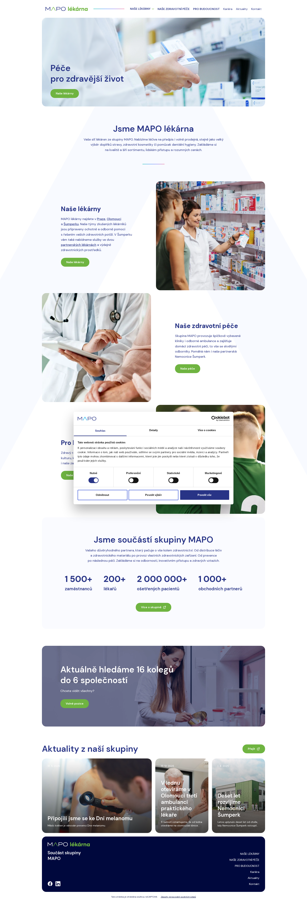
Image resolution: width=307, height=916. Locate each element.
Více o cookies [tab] (207, 430)
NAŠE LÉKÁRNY (249, 854)
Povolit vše (204, 494)
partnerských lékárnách (78, 245)
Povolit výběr (153, 494)
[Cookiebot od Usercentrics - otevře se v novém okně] (214, 418)
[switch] (133, 480)
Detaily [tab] (153, 430)
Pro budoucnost (206, 9)
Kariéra (227, 9)
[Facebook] (50, 883)
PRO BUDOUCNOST (247, 866)
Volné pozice (75, 703)
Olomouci (114, 219)
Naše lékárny (140, 9)
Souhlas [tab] (100, 430)
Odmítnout (102, 494)
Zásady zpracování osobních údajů (178, 896)
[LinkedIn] (57, 883)
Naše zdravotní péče (174, 9)
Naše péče (187, 368)
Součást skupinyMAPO (64, 855)
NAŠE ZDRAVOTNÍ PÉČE (244, 860)
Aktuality (242, 9)
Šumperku (71, 224)
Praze (101, 219)
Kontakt (256, 9)
